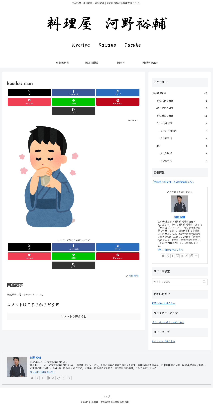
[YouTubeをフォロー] (182, 256)
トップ (106, 396)
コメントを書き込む (73, 316)
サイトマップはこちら (163, 341)
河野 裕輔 (179, 217)
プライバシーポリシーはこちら (168, 322)
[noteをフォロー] (192, 256)
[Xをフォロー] (168, 256)
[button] (73, 111)
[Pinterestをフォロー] (196, 256)
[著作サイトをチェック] (163, 256)
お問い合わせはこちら (163, 303)
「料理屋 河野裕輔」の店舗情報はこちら (173, 182)
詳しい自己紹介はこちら (170, 250)
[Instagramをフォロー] (177, 256)
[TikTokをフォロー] (187, 256)
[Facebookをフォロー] (172, 256)
